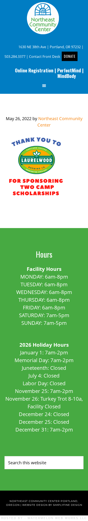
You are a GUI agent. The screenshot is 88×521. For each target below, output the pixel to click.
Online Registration (34, 70)
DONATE (69, 56)
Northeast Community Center (44, 18)
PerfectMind (69, 70)
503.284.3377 (14, 56)
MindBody (66, 75)
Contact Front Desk (44, 56)
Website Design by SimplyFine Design (52, 504)
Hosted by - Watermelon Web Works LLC (44, 518)
